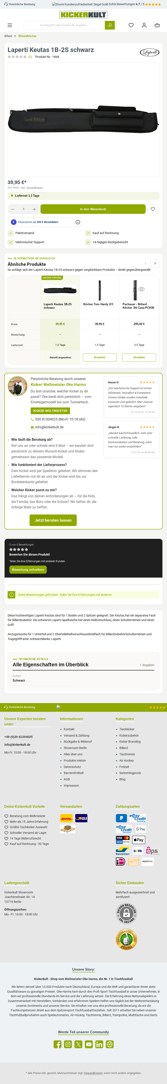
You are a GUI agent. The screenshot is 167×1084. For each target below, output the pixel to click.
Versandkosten (34, 187)
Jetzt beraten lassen (53, 520)
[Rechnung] (137, 818)
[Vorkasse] (133, 861)
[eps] (153, 850)
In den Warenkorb (93, 209)
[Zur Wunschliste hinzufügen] (152, 209)
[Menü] (9, 25)
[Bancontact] (123, 850)
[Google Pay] (141, 829)
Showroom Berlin (75, 748)
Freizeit (124, 767)
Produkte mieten (75, 760)
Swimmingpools (130, 773)
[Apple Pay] (138, 840)
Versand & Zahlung (76, 735)
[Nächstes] (155, 263)
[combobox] (64, 25)
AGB (67, 779)
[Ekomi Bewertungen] (129, 942)
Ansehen (99, 357)
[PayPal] (121, 818)
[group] (83, 119)
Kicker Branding (130, 742)
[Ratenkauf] (124, 829)
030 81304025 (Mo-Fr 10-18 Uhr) (60, 419)
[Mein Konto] (144, 25)
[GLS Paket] (81, 818)
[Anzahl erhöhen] (34, 209)
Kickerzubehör (129, 735)
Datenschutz (72, 767)
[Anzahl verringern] (13, 209)
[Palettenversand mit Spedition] (67, 829)
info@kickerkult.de (49, 427)
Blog (122, 779)
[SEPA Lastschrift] (138, 850)
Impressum (71, 785)
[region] (83, 119)
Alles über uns (73, 754)
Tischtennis (127, 754)
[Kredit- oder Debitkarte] (123, 840)
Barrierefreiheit (74, 773)
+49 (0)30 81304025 (18, 737)
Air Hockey (126, 760)
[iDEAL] (120, 861)
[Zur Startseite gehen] (83, 15)
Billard (123, 748)
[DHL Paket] (66, 818)
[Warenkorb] (157, 25)
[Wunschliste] (131, 25)
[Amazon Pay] (148, 861)
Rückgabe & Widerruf (78, 742)
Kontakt (69, 729)
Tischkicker (126, 729)
